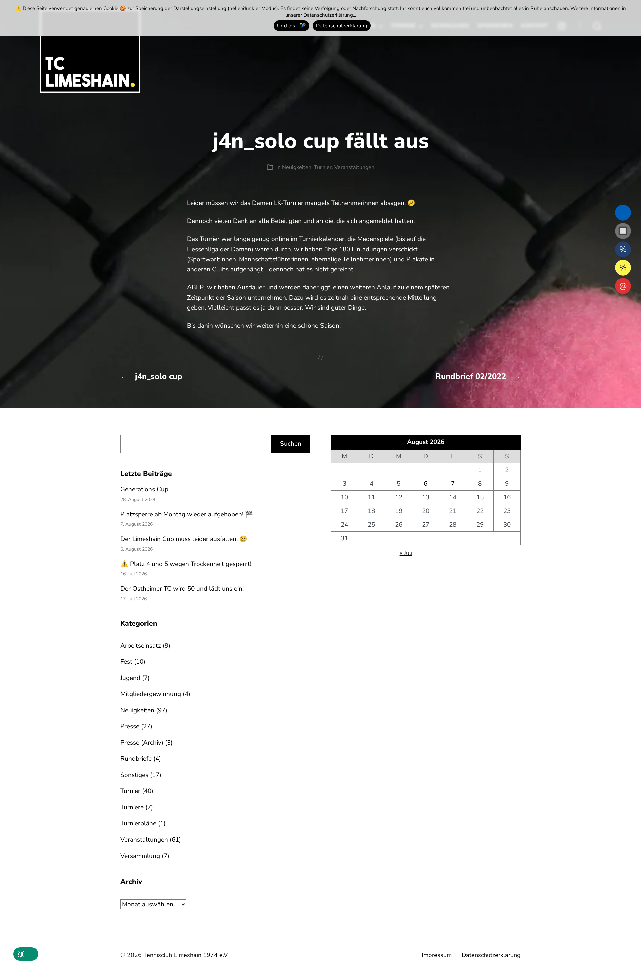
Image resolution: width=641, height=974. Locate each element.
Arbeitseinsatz (140, 645)
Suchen (290, 443)
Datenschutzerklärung (491, 955)
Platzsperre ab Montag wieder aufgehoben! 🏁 (186, 514)
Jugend (130, 678)
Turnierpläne (138, 823)
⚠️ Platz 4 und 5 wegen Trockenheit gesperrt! (185, 564)
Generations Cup (144, 489)
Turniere (132, 807)
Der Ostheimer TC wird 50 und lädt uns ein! (182, 588)
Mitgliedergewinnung (150, 694)
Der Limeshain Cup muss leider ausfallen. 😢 (183, 539)
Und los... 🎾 (291, 25)
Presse (129, 726)
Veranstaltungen (354, 167)
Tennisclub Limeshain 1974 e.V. (186, 955)
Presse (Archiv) (141, 742)
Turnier (323, 167)
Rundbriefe (136, 758)
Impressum (437, 955)
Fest (126, 661)
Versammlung (140, 855)
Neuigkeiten (296, 167)
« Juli (406, 553)
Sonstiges (134, 775)
